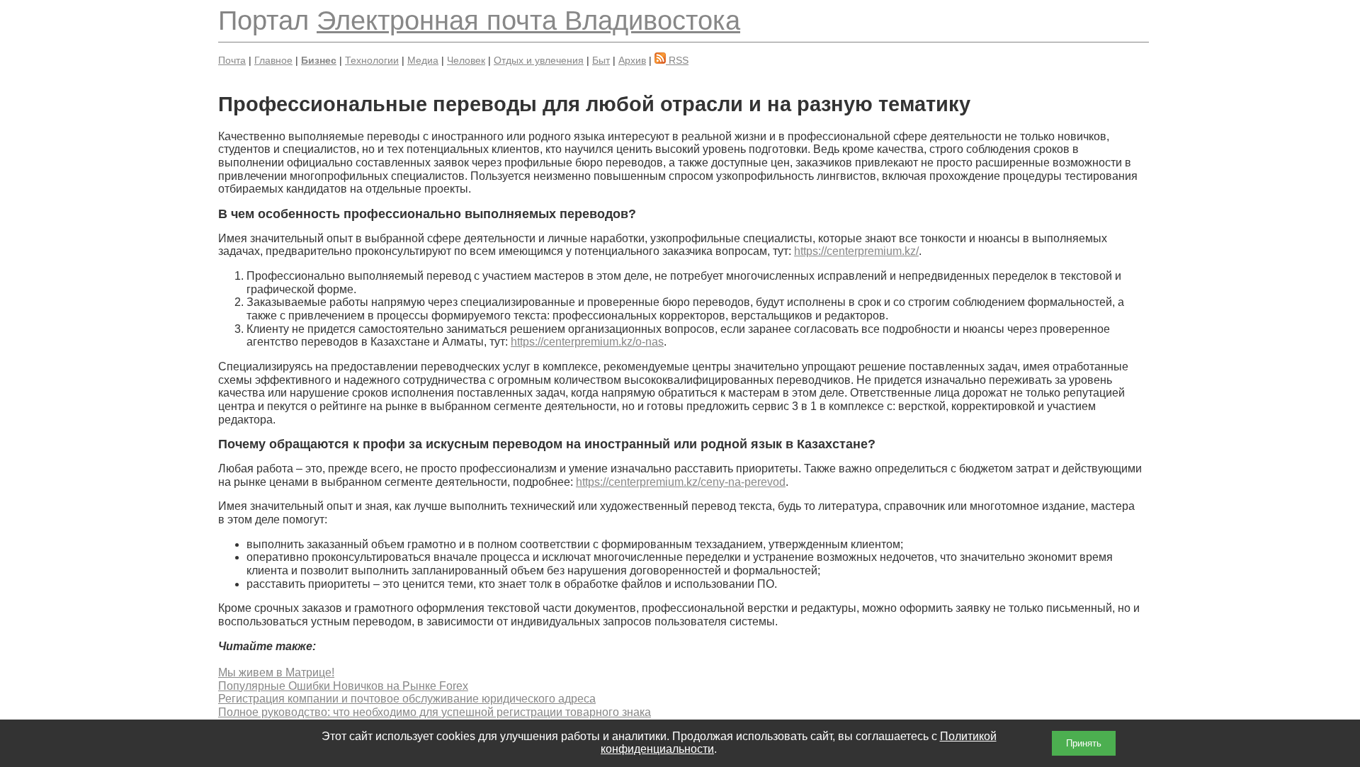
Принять (1083, 743)
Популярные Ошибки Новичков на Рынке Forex (343, 686)
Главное (273, 60)
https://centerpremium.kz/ (856, 251)
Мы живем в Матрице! (276, 672)
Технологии (372, 60)
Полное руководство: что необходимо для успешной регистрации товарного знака (434, 712)
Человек (466, 60)
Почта (232, 60)
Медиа (422, 60)
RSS (677, 60)
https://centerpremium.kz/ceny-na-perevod (681, 482)
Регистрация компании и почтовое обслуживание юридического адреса (407, 699)
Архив (632, 60)
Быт (601, 60)
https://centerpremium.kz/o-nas (587, 342)
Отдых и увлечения (539, 60)
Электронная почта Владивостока (528, 20)
